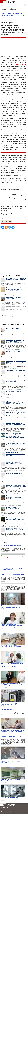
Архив (9, 13)
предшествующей (21, 64)
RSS (10, 811)
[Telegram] (9, 227)
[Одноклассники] (6, 227)
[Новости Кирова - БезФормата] (8, 1)
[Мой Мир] (13, 227)
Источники (15, 13)
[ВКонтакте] (2, 227)
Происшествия (5, 15)
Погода (22, 13)
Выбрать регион (4, 810)
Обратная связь (4, 809)
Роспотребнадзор (14, 218)
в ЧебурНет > (21, 15)
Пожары (13, 15)
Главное (3, 13)
